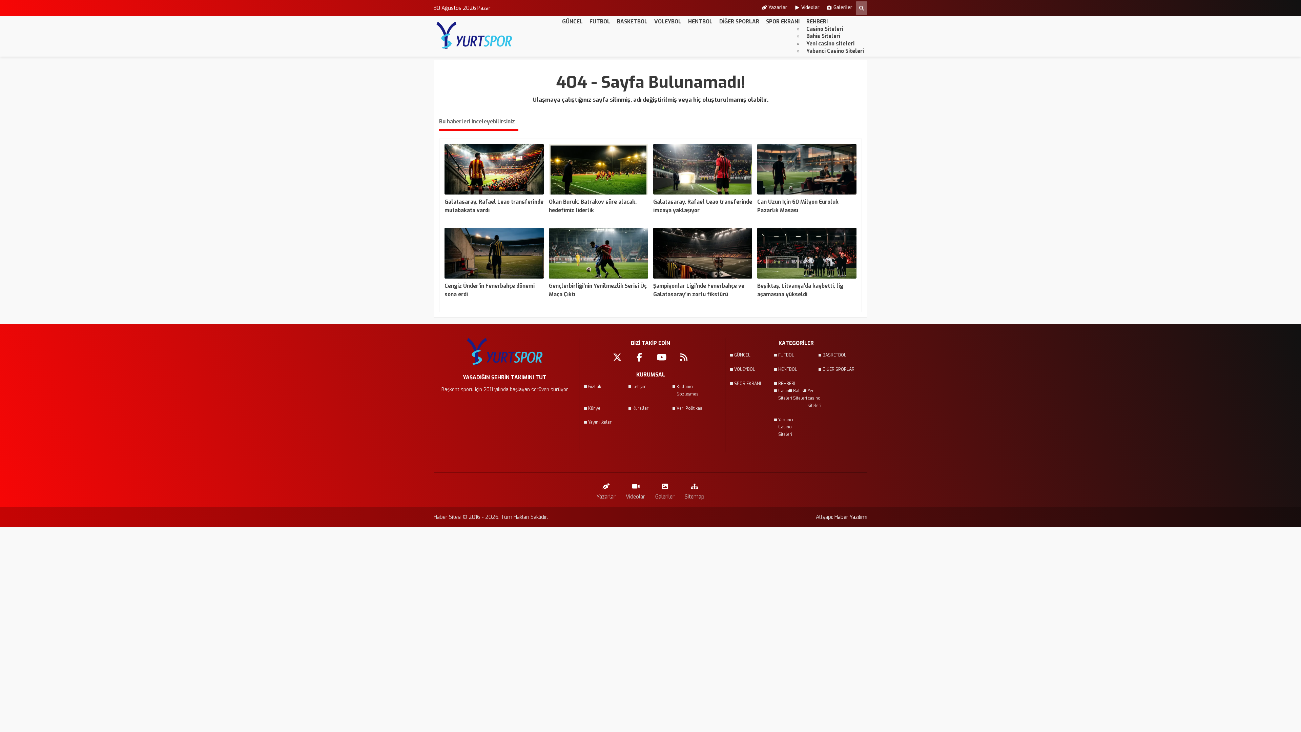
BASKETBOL (632, 21)
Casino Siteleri (824, 29)
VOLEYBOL (667, 21)
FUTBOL (600, 21)
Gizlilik (594, 386)
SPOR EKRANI (783, 21)
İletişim (639, 386)
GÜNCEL (572, 21)
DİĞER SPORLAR (739, 21)
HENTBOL (700, 21)
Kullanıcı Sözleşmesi (688, 390)
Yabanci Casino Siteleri (835, 51)
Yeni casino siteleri (830, 43)
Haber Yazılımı (850, 517)
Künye (594, 408)
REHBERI (817, 21)
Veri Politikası (690, 408)
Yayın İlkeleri (600, 422)
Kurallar (640, 408)
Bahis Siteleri (823, 36)
